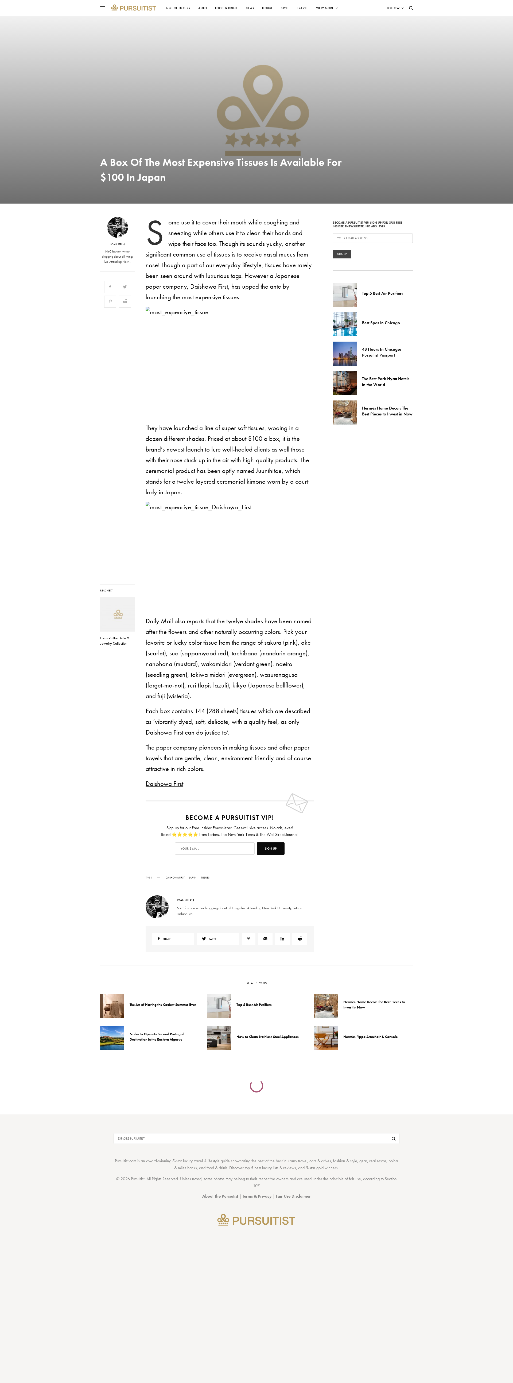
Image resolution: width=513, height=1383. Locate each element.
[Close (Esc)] (352, 638)
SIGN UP (308, 720)
